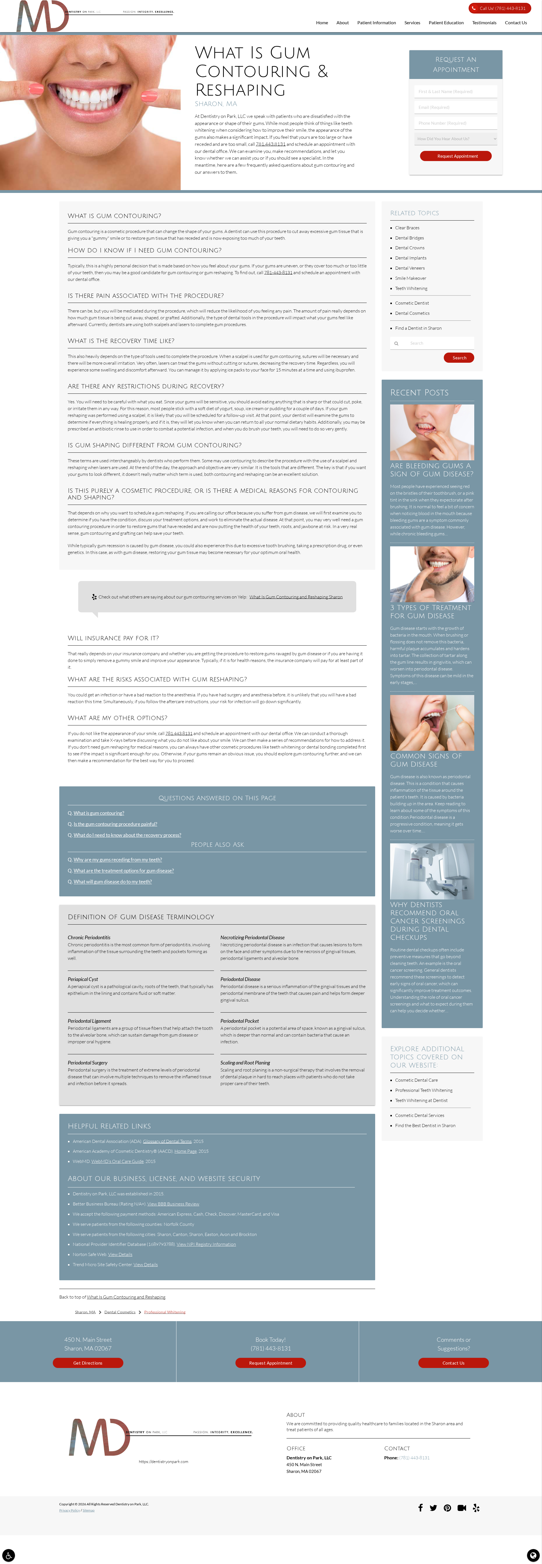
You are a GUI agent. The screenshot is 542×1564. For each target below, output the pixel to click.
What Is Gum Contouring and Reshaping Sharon (296, 597)
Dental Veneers (410, 268)
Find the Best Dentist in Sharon (425, 1125)
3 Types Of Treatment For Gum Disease (430, 612)
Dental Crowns (410, 247)
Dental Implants (411, 258)
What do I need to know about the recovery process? (127, 835)
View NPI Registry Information (206, 1244)
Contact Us (516, 22)
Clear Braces (407, 227)
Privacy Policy (69, 1510)
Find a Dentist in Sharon (418, 328)
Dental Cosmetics (412, 313)
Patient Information (376, 22)
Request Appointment (271, 1362)
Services (412, 22)
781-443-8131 (278, 272)
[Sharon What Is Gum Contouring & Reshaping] (90, 188)
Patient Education (446, 22)
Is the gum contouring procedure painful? (115, 824)
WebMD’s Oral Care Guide (117, 1161)
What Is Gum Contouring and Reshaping (126, 1297)
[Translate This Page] (533, 1555)
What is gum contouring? (99, 813)
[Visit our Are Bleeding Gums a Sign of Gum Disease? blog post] (432, 458)
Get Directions (88, 1362)
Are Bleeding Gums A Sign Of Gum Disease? (431, 470)
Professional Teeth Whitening (424, 1090)
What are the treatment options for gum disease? (124, 871)
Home (322, 22)
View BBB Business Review (173, 1204)
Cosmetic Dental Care (416, 1080)
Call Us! (503, 8)
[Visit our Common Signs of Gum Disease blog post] (432, 749)
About (342, 22)
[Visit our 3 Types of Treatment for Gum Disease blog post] (432, 600)
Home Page (185, 1151)
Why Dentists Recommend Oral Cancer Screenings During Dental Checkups (427, 921)
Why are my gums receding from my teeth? (118, 860)
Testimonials (484, 22)
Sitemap (89, 1510)
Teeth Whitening (411, 288)
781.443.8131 (271, 144)
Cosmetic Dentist (412, 303)
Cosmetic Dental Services (419, 1115)
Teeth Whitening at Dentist (421, 1100)
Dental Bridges (409, 238)
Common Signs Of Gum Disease (426, 760)
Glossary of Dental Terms (167, 1141)
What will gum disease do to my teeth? (113, 882)
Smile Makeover (410, 278)
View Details (120, 1254)
